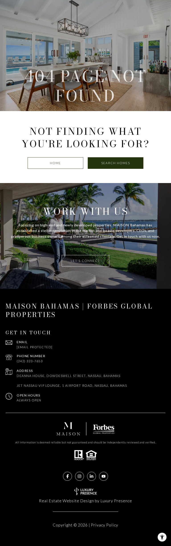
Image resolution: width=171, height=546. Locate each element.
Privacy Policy (104, 524)
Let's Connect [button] (85, 261)
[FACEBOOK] (67, 476)
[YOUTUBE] (103, 476)
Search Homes (115, 163)
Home (55, 163)
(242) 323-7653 (30, 361)
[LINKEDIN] (91, 476)
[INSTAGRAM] (79, 476)
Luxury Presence (116, 500)
